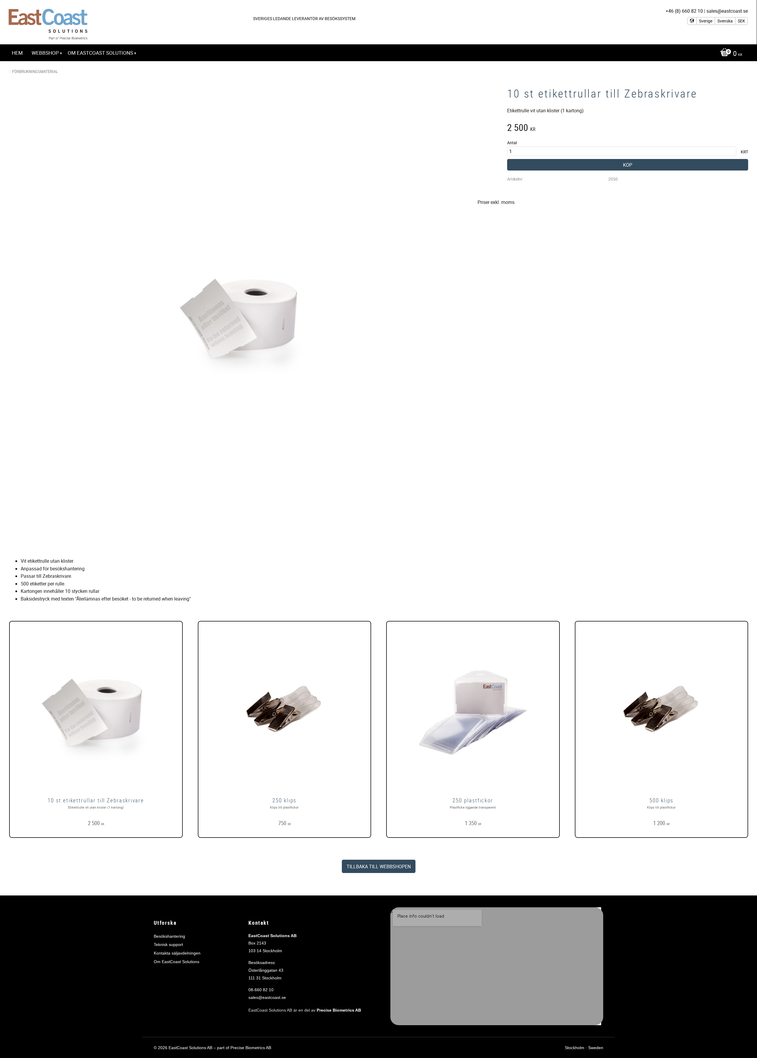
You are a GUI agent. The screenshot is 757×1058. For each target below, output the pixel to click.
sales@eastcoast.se (267, 997)
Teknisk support (168, 944)
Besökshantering (169, 936)
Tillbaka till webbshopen (379, 866)
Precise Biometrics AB (339, 1010)
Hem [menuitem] (17, 52)
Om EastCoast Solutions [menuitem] (100, 52)
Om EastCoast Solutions (176, 961)
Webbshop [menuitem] (45, 52)
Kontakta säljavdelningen (177, 953)
